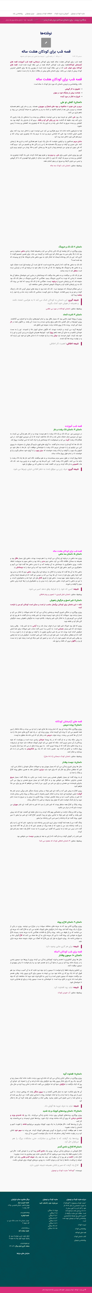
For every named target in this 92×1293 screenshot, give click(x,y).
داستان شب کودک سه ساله (60, 165)
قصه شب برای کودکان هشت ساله (46, 51)
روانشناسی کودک (80, 1228)
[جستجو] (31, 20)
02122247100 (25, 1228)
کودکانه (71, 1170)
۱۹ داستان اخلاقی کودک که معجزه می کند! (54, 840)
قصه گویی (49, 56)
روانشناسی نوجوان (80, 1240)
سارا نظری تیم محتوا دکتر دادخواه (30, 56)
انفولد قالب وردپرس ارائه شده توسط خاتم (53, 1290)
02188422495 (24, 1213)
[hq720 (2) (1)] (46, 42)
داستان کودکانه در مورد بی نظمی (58, 308)
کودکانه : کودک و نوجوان (71, 1290)
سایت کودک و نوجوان (59, 1170)
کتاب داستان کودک (80, 1236)
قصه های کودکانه (80, 1232)
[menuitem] (78, 14)
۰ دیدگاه (58, 56)
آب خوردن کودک (64, 992)
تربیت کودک (82, 1225)
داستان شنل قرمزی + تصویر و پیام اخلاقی (54, 594)
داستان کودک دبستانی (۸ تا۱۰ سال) (57, 756)
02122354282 (24, 1243)
